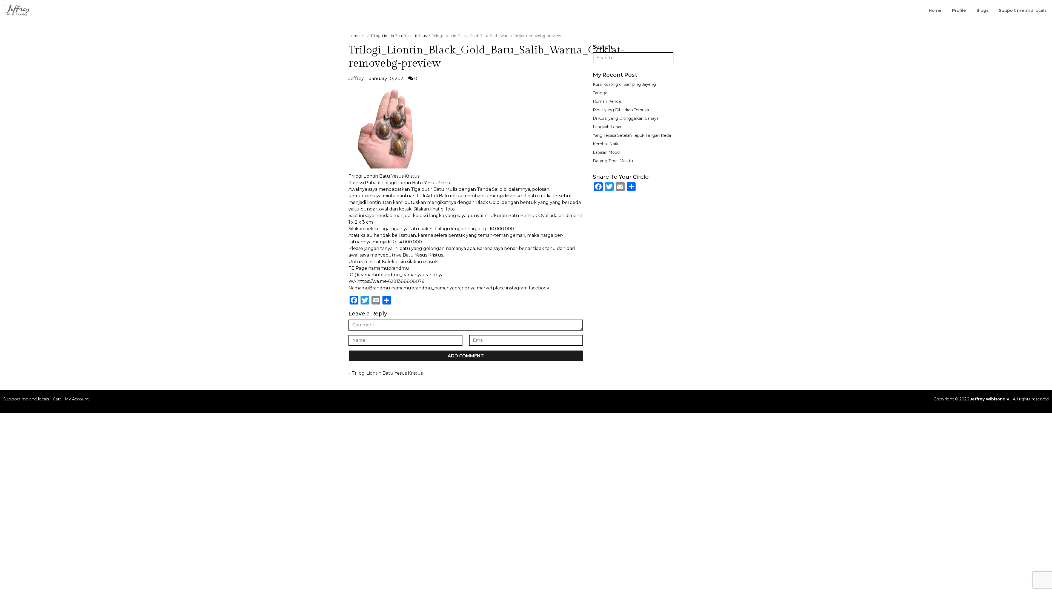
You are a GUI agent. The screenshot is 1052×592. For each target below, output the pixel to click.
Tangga (600, 92)
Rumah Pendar (607, 101)
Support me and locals (1023, 10)
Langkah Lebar (607, 126)
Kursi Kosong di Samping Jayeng (624, 84)
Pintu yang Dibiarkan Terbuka (621, 109)
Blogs (982, 10)
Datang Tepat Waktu (613, 160)
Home (935, 10)
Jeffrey (356, 78)
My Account (77, 399)
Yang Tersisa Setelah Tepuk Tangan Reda (632, 135)
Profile (959, 10)
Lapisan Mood (606, 152)
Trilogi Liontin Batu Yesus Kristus (387, 373)
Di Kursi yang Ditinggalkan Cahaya (626, 118)
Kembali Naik (605, 143)
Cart (57, 399)
